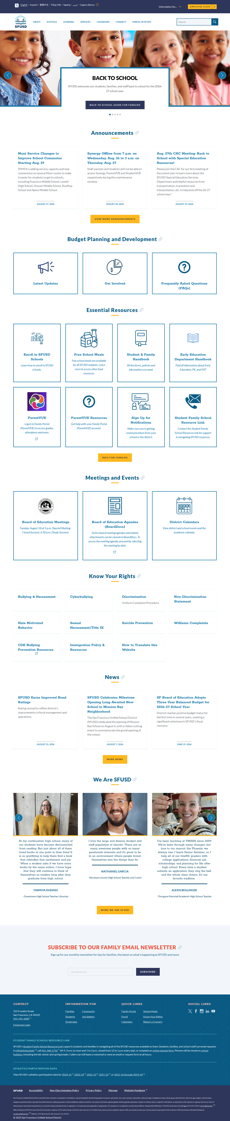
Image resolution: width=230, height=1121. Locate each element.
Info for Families (115, 457)
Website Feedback (134, 1090)
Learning (68, 21)
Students (70, 1016)
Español (34, 4)
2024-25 (67, 1074)
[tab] (110, 114)
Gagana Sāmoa (87, 4)
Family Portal (128, 1011)
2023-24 (79, 1074)
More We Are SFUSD (115, 910)
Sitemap (113, 1090)
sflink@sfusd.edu (25, 1050)
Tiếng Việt (56, 4)
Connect (121, 21)
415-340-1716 (50, 1050)
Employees (71, 1021)
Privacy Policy (94, 1090)
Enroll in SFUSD (142, 21)
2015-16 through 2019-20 (128, 1074)
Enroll (124, 1016)
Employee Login (200, 6)
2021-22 (103, 1074)
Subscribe (148, 972)
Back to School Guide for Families (115, 105)
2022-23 (91, 1074)
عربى (75, 4)
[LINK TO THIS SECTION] (180, 948)
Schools (52, 21)
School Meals (150, 1011)
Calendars (103, 21)
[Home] (21, 22)
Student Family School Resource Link (43, 1046)
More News (115, 759)
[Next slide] (222, 75)
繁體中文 (44, 4)
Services (85, 21)
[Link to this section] (137, 133)
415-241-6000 (21, 1018)
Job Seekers (88, 1016)
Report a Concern (152, 1021)
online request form (163, 1050)
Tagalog (66, 4)
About (37, 21)
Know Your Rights (153, 1016)
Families (69, 1011)
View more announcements (115, 219)
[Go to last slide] (8, 75)
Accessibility (36, 1090)
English (24, 4)
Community (88, 1011)
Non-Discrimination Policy (64, 1090)
